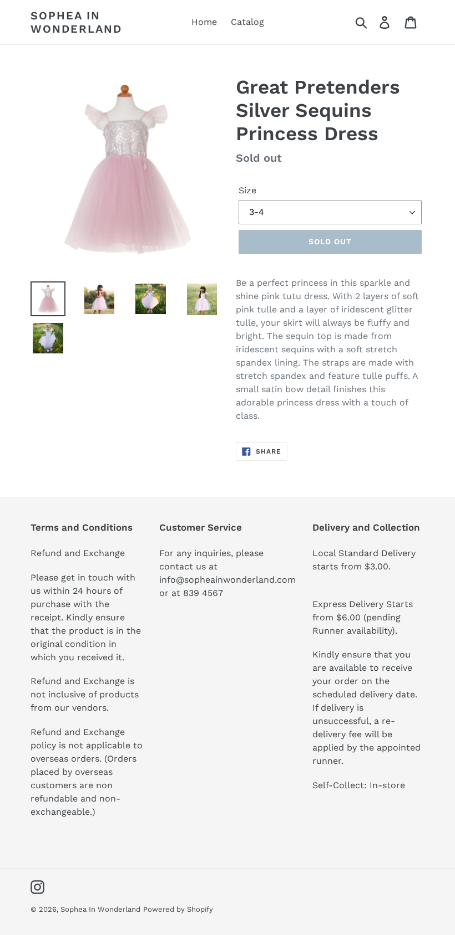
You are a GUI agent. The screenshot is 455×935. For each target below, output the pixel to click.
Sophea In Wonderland (76, 22)
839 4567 (203, 593)
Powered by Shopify (178, 909)
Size (247, 190)
